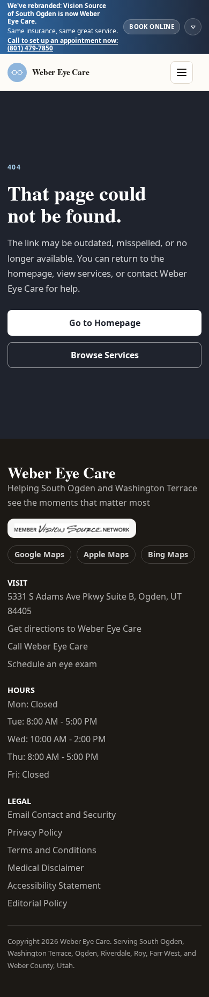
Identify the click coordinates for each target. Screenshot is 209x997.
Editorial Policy (37, 903)
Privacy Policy (35, 832)
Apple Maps (106, 554)
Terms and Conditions (52, 850)
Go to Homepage (104, 323)
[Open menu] (181, 72)
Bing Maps (168, 554)
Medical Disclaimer (46, 868)
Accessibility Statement (54, 885)
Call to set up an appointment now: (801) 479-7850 (63, 44)
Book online (151, 27)
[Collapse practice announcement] (192, 26)
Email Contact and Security (62, 815)
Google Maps (39, 554)
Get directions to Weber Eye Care (74, 628)
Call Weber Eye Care (48, 646)
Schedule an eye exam (52, 664)
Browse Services (105, 355)
